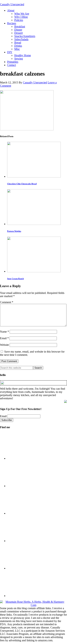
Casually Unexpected (12, 4)
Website (4, 344)
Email (4, 338)
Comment (6, 302)
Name (4, 331)
